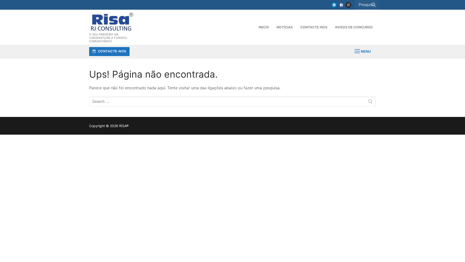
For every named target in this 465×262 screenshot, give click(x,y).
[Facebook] (341, 5)
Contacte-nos (111, 51)
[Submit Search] (372, 5)
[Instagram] (348, 5)
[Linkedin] (334, 5)
